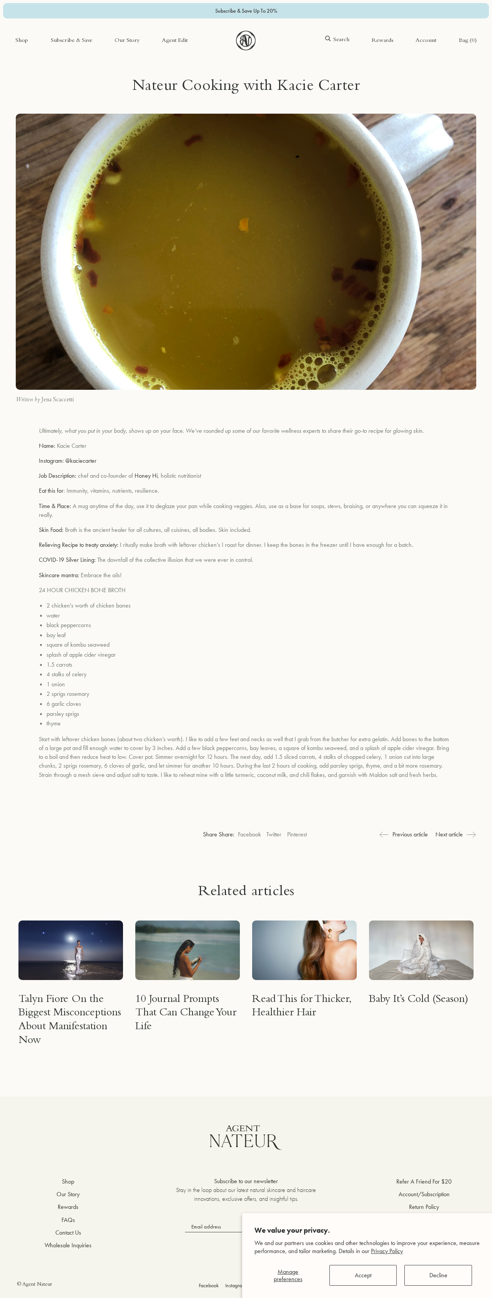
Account (426, 41)
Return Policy (424, 1207)
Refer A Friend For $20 (424, 1181)
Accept (363, 1275)
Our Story (127, 41)
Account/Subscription (424, 1194)
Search (341, 40)
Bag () (468, 41)
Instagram (235, 1285)
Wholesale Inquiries (68, 1245)
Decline (438, 1275)
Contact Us (68, 1232)
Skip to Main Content (40, 30)
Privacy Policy (387, 1251)
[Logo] (246, 41)
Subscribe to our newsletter (246, 1181)
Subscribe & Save (71, 41)
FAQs (68, 1220)
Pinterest (297, 834)
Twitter (273, 834)
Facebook (249, 834)
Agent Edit (175, 41)
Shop (21, 41)
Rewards (382, 41)
